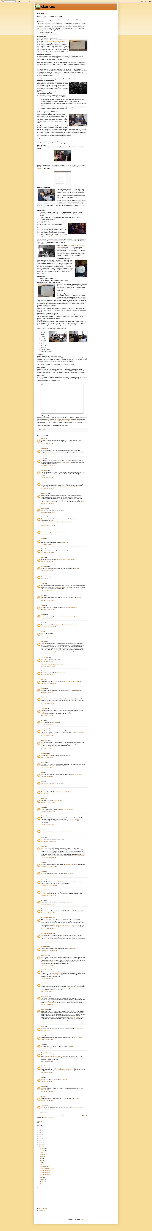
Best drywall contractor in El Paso (63, 587)
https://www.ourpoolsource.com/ (48, 746)
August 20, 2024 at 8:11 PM (47, 609)
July (41, 1158)
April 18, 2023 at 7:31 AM (47, 477)
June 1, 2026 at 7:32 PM (47, 1039)
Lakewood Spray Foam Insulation (65, 809)
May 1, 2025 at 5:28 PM (46, 748)
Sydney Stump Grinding (54, 651)
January (42, 1181)
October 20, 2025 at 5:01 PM (48, 904)
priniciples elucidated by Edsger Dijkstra (56, 41)
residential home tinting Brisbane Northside (69, 988)
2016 (40, 1132)
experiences (65, 462)
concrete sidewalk (56, 722)
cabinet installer (69, 873)
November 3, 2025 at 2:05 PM (48, 912)
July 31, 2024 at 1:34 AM (47, 579)
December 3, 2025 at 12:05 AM (48, 942)
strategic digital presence (50, 1002)
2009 (40, 1146)
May (41, 1162)
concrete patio (64, 542)
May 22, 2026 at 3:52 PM (47, 1004)
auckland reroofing (71, 948)
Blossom (43, 641)
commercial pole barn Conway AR (54, 1056)
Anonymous (44, 493)
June (41, 1160)
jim (42, 781)
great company (49, 755)
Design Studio (44, 996)
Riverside (52, 765)
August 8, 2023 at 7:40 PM (47, 503)
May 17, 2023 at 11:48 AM (47, 489)
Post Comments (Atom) (49, 1117)
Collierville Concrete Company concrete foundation (64, 624)
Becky (43, 798)
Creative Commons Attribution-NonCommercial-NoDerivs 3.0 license (61, 420)
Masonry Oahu (58, 800)
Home (62, 1115)
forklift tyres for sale (69, 864)
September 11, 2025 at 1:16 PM (48, 857)
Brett (42, 548)
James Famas (44, 657)
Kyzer (42, 557)
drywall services (81, 452)
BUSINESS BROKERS (46, 917)
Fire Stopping (79, 1037)
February (42, 1179)
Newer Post (40, 1115)
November (42, 1150)
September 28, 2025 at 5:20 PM (48, 895)
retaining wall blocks (77, 774)
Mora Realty (44, 1066)
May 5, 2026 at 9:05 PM (46, 991)
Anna (42, 622)
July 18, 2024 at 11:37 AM (47, 570)
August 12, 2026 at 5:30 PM (47, 1109)
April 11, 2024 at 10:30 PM (47, 552)
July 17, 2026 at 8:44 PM (47, 1061)
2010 (40, 1144)
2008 (40, 1183)
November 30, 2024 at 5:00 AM (48, 683)
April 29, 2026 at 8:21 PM (47, 978)
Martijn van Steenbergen (64, 419)
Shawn (43, 605)
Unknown (43, 448)
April (41, 1164)
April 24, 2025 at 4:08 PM (47, 735)
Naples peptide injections (47, 961)
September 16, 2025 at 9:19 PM (48, 875)
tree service (44, 713)
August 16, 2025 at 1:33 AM (47, 833)
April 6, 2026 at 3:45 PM (47, 965)
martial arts (65, 550)
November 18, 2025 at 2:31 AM (48, 929)
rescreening (45, 635)
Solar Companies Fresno (47, 661)
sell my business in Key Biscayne (61, 925)
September (43, 1154)
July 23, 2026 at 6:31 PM (47, 1081)
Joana (42, 458)
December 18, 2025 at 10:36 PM (49, 950)
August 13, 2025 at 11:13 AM (48, 793)
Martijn (43, 438)
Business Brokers (45, 940)
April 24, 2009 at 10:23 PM (47, 444)
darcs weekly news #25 (45, 1172)
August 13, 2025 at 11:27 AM (48, 811)
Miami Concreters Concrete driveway (66, 559)
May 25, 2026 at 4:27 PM (47, 1022)
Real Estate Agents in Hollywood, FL (63, 1069)
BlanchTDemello (45, 890)
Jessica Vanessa (45, 970)
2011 (40, 1142)
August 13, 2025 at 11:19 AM (48, 802)
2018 (40, 1128)
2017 (40, 1130)
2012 (40, 1140)
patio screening (45, 1089)
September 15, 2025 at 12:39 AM (49, 866)
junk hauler (64, 1079)
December (42, 1148)
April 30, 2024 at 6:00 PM (47, 561)
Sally (42, 862)
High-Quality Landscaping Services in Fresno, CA (53, 664)
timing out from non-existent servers (56, 236)
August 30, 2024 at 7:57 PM (47, 618)
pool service (76, 1098)
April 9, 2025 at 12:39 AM (47, 715)
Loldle (82, 501)
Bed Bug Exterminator (78, 910)
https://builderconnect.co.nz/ (74, 690)
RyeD (42, 772)
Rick (42, 679)
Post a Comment (43, 1112)
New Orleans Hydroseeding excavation (70, 616)
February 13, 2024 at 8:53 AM (48, 534)
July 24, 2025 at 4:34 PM (47, 776)
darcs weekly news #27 (45, 1166)
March (41, 1177)
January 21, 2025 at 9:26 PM (48, 703)
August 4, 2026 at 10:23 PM (47, 1091)
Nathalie (43, 530)
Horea (42, 815)
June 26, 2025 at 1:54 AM (47, 767)
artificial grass (79, 1028)
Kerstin (43, 538)
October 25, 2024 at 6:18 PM (48, 674)
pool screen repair (72, 607)
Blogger (82, 1219)
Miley (42, 807)
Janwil (42, 670)
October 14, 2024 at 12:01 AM (48, 666)
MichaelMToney (45, 1052)
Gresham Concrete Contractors (64, 791)
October (42, 1152)
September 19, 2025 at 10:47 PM (49, 885)
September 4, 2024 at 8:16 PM (48, 637)
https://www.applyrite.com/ (77, 855)
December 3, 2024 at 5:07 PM (48, 692)
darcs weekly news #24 (45, 1174)
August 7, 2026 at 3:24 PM (47, 1100)
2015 (40, 1134)
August (42, 1156)
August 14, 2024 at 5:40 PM (47, 600)
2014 (40, 1136)
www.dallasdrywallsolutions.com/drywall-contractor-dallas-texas (57, 521)
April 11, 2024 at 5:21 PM (47, 544)
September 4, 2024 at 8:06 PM (48, 626)
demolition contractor (78, 1107)
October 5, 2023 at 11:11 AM (48, 525)
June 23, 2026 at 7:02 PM (47, 1048)
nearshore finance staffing (75, 1017)
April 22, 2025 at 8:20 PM (47, 724)
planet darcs (42, 1210)
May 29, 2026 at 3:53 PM (47, 1030)
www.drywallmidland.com (59, 881)
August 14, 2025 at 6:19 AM (47, 824)
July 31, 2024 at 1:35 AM (47, 590)
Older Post (84, 1115)
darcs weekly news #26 (45, 1170)
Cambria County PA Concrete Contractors (72, 681)
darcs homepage (43, 1208)
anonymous (44, 470)
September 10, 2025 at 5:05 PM (48, 841)
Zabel (42, 908)
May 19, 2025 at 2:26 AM (47, 757)
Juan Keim (44, 708)
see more (77, 568)
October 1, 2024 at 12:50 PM (48, 653)
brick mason (62, 672)
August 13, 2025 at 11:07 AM (48, 785)
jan (42, 631)
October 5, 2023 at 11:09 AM (48, 512)
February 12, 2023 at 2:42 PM (48, 454)
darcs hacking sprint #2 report (47, 1168)
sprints (42, 430)
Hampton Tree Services (66, 831)
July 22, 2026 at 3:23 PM (47, 1072)
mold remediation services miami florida (67, 487)
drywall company (71, 699)
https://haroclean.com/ (62, 532)
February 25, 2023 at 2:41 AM (48, 465)
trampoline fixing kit (56, 973)
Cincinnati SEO (75, 820)
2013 (40, 1138)
